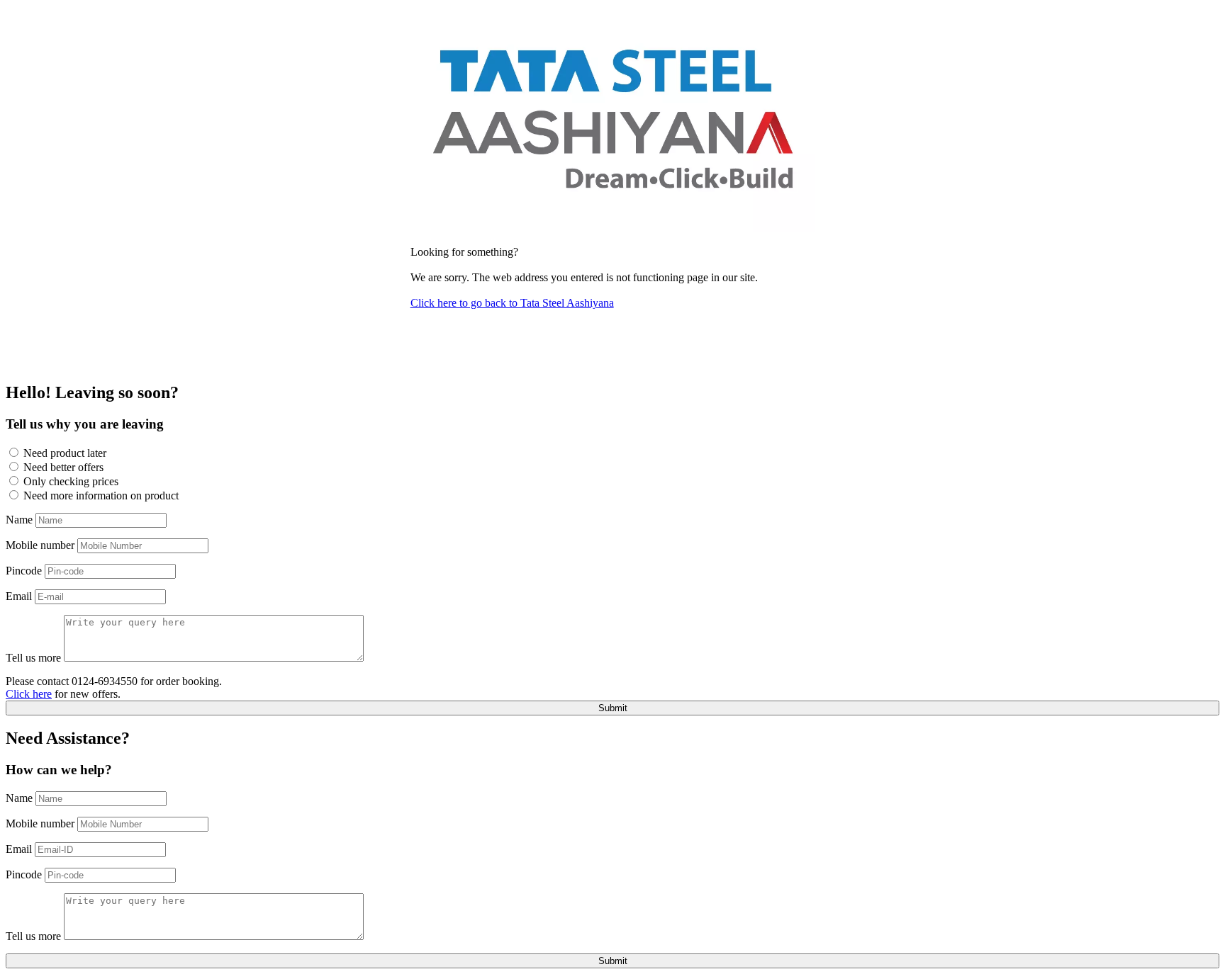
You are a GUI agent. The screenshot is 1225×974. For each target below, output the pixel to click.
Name (19, 520)
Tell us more (33, 658)
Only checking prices (70, 481)
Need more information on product (101, 495)
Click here (29, 694)
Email (19, 596)
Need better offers (63, 467)
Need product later (64, 453)
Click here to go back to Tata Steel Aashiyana (512, 303)
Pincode (24, 571)
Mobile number (40, 545)
